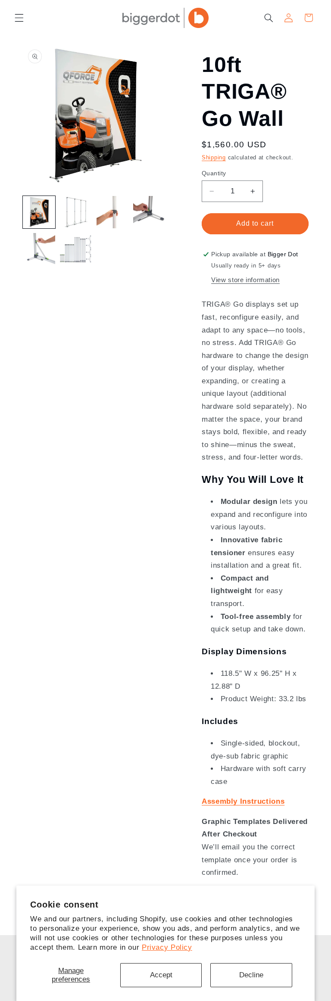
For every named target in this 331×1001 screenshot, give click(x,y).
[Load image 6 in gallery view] (75, 249)
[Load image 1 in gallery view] (39, 212)
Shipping (214, 158)
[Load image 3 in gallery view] (113, 212)
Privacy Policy (167, 947)
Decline (251, 975)
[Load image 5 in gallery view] (39, 249)
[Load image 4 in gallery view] (149, 212)
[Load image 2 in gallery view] (75, 212)
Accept (161, 975)
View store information (245, 280)
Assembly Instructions (243, 801)
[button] (19, 18)
